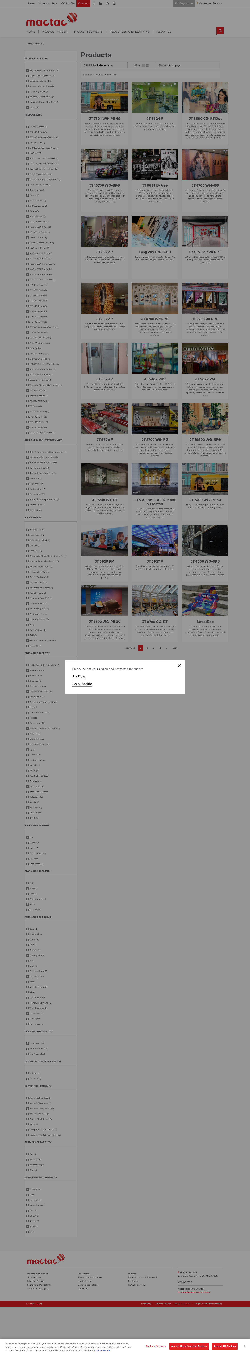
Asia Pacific (82, 684)
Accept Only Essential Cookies (189, 1346)
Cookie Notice (102, 1350)
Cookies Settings (156, 1346)
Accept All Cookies (225, 1346)
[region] (125, 1346)
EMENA (78, 676)
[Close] (244, 1346)
